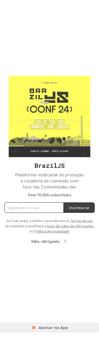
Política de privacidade (52, 231)
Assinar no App (53, 327)
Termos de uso (81, 220)
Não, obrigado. (45, 241)
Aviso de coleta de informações (70, 226)
